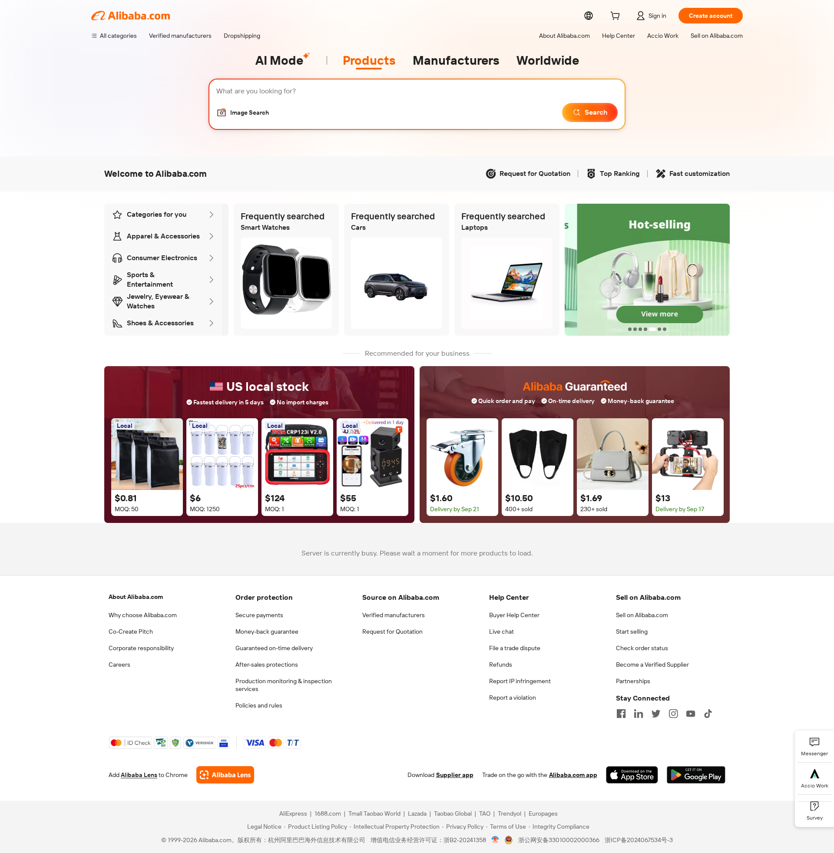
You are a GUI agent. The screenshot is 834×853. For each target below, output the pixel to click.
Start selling (632, 631)
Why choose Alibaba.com (143, 615)
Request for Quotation (392, 631)
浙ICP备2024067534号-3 (639, 839)
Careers (119, 664)
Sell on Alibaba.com (642, 615)
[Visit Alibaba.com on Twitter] (656, 713)
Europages (543, 813)
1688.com (327, 813)
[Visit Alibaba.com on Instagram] (673, 713)
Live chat (501, 631)
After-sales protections (266, 664)
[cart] (616, 16)
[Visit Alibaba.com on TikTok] (708, 713)
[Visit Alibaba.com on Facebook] (621, 713)
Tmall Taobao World (374, 813)
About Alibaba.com (136, 596)
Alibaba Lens (139, 774)
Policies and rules (258, 705)
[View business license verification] (495, 840)
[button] (242, 112)
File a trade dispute (514, 648)
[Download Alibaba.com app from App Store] (632, 775)
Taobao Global (453, 813)
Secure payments (259, 615)
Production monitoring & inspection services (283, 685)
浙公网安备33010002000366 (558, 839)
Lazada (417, 813)
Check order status (642, 648)
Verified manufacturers (393, 615)
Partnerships (633, 681)
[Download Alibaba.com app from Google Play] (696, 775)
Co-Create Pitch (131, 631)
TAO (484, 813)
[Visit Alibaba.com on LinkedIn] (638, 713)
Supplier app (454, 774)
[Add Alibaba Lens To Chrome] (225, 775)
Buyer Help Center (514, 615)
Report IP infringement (520, 681)
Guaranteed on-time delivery (274, 648)
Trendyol (509, 813)
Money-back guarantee (266, 631)
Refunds (500, 664)
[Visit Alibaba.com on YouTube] (690, 713)
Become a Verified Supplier (652, 664)
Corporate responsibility (141, 648)
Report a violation (512, 697)
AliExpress (293, 813)
